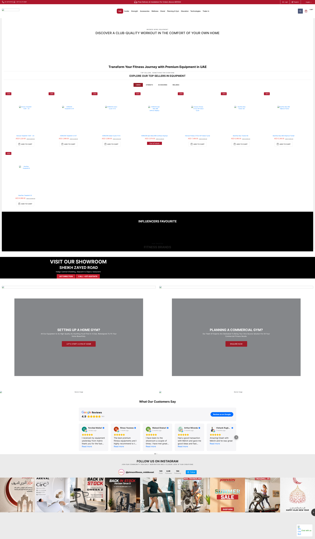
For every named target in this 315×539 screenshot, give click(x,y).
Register (296, 2)
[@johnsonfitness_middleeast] (121, 472)
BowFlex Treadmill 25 (25, 195)
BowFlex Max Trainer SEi (240, 136)
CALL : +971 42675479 (87, 276)
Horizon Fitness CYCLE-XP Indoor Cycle (197, 136)
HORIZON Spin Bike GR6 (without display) (154, 136)
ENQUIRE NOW (236, 344)
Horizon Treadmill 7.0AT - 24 (25, 136)
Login (286, 2)
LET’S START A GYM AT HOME (79, 344)
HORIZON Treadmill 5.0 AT (68, 136)
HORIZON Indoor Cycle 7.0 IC (111, 136)
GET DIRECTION (66, 276)
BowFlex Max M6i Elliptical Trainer (283, 136)
